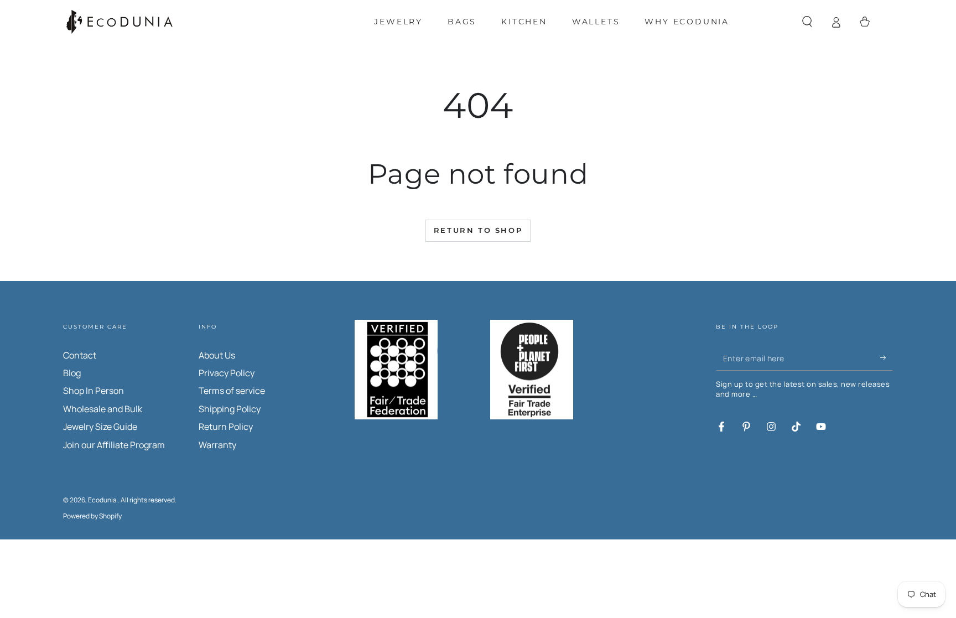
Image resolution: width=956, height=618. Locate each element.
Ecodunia (103, 500)
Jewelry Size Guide (100, 426)
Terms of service (232, 391)
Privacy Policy (226, 373)
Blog (72, 373)
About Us (217, 355)
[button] (807, 21)
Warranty (217, 445)
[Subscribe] (886, 358)
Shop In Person (93, 391)
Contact (79, 355)
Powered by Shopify (92, 516)
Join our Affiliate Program (114, 445)
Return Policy (226, 426)
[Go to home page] (119, 22)
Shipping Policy (230, 409)
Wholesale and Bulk (102, 409)
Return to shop (478, 230)
